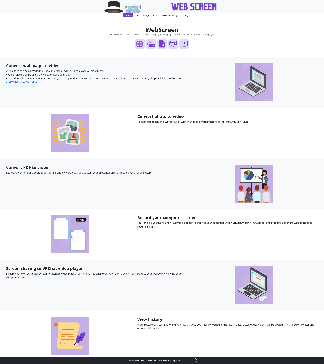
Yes (187, 360)
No (193, 360)
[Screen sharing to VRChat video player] (254, 303)
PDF (155, 15)
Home (128, 15)
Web (137, 15)
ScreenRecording (169, 15)
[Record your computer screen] (70, 252)
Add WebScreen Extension (21, 82)
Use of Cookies (160, 360)
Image (146, 15)
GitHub (196, 15)
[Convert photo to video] (254, 100)
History (184, 15)
